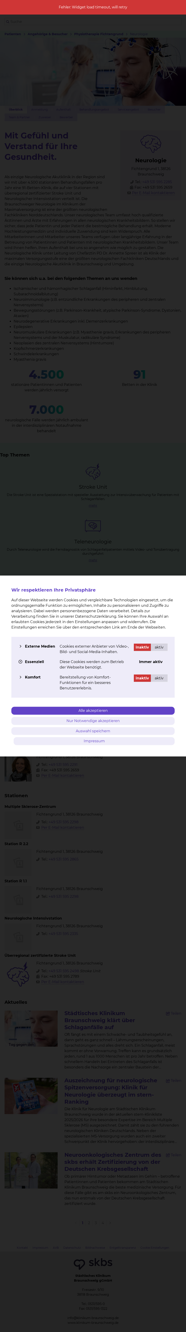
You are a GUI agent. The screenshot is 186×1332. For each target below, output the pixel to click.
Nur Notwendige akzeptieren (93, 720)
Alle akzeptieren (93, 710)
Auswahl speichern (93, 731)
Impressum (94, 741)
